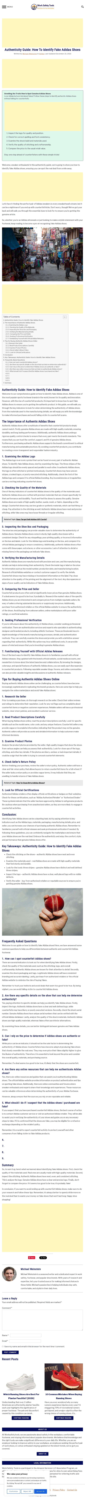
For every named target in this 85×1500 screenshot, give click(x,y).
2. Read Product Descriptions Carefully (21, 345)
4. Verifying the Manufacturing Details (21, 332)
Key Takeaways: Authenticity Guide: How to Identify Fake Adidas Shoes (30, 357)
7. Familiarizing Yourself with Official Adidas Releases (26, 338)
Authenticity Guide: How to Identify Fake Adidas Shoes (24, 320)
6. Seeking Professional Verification (20, 336)
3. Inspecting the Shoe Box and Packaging (22, 329)
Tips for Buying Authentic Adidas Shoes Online (21, 341)
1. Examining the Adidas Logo (18, 325)
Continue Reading (21, 1418)
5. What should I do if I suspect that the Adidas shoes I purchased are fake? (33, 371)
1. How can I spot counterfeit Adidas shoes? (23, 362)
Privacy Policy (59, 1490)
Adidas (41, 54)
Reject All (27, 1491)
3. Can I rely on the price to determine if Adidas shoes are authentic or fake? (33, 367)
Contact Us (72, 1490)
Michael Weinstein (29, 54)
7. (8, 376)
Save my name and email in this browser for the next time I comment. (34, 1346)
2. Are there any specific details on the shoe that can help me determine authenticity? (37, 364)
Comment (7, 1308)
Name (5, 1335)
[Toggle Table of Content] (63, 317)
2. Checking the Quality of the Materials (21, 327)
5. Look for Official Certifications (19, 352)
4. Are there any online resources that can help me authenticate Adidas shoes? (35, 369)
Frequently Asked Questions (15, 360)
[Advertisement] (42, 32)
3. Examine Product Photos (17, 348)
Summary (8, 383)
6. (9, 373)
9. (9, 380)
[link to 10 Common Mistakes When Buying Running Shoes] (64, 1376)
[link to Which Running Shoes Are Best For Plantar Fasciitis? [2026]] (21, 1376)
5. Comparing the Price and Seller (19, 334)
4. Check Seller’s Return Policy (18, 350)
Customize (13, 1491)
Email (5, 1341)
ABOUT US (42, 1454)
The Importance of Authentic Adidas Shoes (20, 323)
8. (9, 378)
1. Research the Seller (15, 343)
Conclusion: (9, 355)
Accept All (41, 1491)
